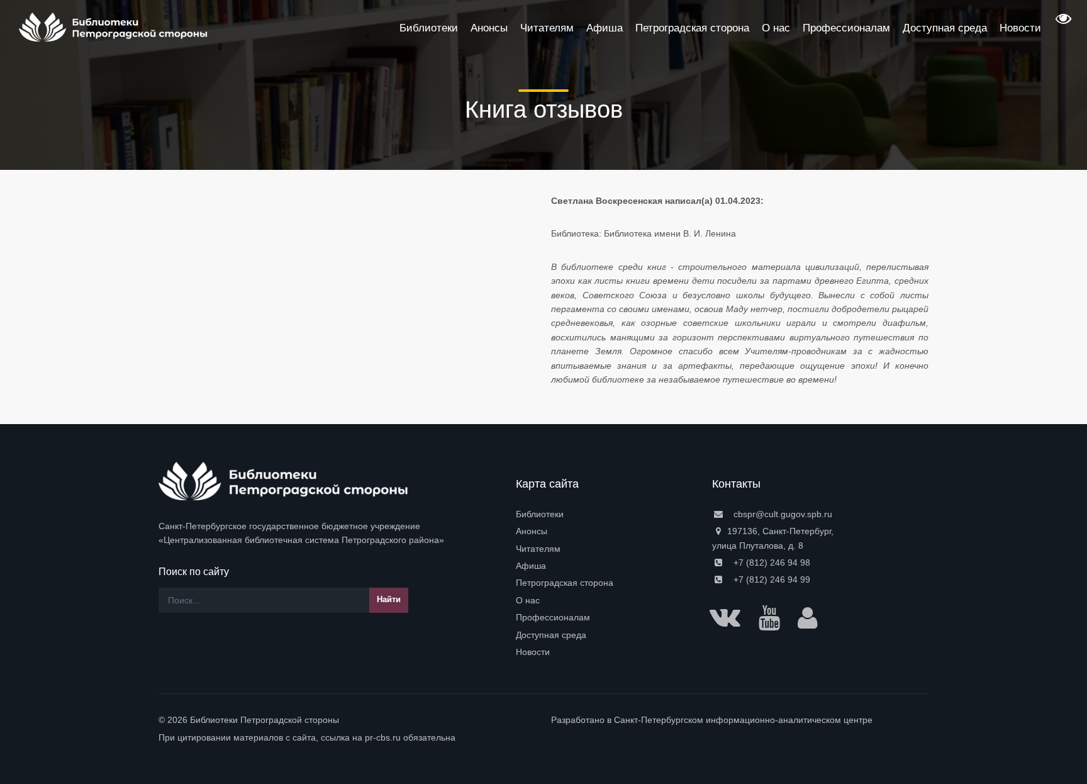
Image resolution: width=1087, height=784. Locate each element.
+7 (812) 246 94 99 (770, 579)
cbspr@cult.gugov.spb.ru (781, 514)
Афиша (531, 566)
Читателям (538, 549)
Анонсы (531, 531)
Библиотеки (540, 514)
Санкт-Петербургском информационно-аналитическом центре (743, 720)
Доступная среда (551, 635)
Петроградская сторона (564, 583)
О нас (528, 600)
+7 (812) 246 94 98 (770, 562)
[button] (1062, 23)
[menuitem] (606, 514)
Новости (533, 652)
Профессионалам (553, 617)
